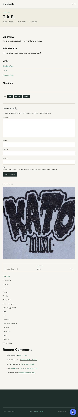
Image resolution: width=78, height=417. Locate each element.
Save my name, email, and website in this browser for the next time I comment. (30, 170)
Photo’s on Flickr (8, 75)
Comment (6, 117)
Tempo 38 (6, 339)
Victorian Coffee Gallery (28, 360)
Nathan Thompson (9, 304)
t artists (33, 22)
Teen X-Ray (6, 331)
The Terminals (7, 343)
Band (10, 96)
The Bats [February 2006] (28, 368)
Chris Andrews (12, 368)
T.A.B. (26, 96)
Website (5, 158)
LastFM (5, 71)
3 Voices (5, 292)
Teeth (4, 335)
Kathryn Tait (6, 300)
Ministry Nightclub (27, 364)
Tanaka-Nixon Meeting (10, 323)
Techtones (6, 327)
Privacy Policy (39, 412)
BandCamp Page (8, 66)
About (30, 412)
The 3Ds (5, 296)
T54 (72, 269)
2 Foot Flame (7, 280)
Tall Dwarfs (6, 319)
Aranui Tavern (23, 355)
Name (5, 140)
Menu (73, 4)
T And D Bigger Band (11, 269)
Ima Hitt (18, 96)
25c (4, 288)
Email (5, 149)
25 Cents (6, 284)
